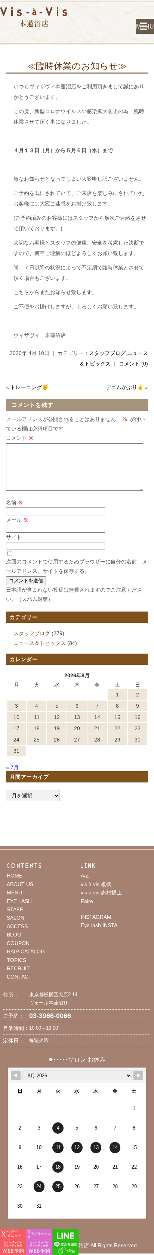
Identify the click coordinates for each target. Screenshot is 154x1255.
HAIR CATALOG (26, 951)
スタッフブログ (107, 353)
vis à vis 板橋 (96, 884)
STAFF (15, 909)
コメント (20, 438)
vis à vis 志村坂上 (101, 893)
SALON (15, 918)
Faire (87, 901)
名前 (14, 503)
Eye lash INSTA (99, 925)
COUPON (18, 943)
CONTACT (19, 977)
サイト (14, 537)
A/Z (85, 876)
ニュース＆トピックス (39, 643)
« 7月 (12, 767)
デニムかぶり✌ (125, 387)
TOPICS (16, 960)
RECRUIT (18, 968)
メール (17, 520)
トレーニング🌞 (29, 387)
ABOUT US (20, 884)
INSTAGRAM (96, 917)
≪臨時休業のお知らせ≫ (77, 66)
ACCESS (17, 926)
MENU (145, 26)
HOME (14, 876)
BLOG (14, 935)
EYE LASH (19, 901)
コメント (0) (133, 364)
